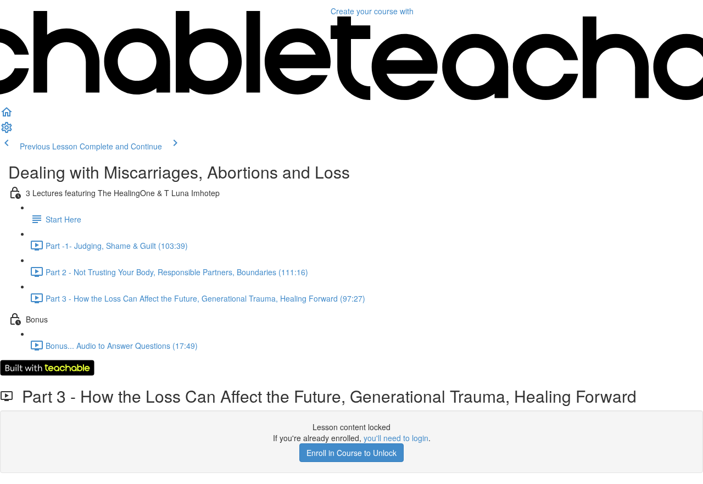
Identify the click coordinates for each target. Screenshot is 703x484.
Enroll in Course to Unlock (351, 452)
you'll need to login (396, 437)
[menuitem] (6, 130)
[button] (6, 115)
